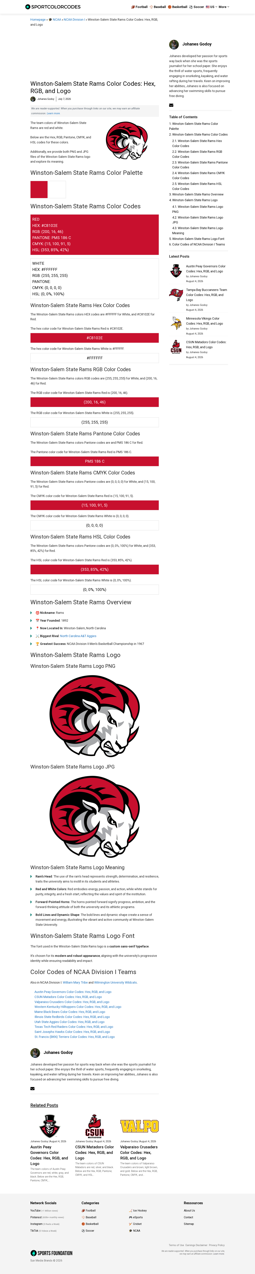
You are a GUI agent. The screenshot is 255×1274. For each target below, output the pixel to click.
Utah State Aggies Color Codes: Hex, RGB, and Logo (69, 1022)
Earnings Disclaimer (196, 1245)
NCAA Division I (74, 19)
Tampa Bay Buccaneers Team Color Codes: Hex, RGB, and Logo (206, 295)
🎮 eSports (136, 1217)
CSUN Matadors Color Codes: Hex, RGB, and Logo (68, 997)
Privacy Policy (217, 1245)
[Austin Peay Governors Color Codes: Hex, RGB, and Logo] (49, 1135)
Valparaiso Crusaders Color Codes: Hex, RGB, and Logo (72, 1002)
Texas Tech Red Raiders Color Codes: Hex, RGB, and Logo (74, 1027)
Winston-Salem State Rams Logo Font (196, 239)
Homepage (38, 19)
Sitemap (189, 1224)
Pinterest (36, 1217)
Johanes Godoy (58, 1052)
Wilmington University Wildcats (115, 982)
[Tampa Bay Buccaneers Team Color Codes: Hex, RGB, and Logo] (176, 295)
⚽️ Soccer (196, 7)
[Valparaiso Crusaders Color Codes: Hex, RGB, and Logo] (139, 1135)
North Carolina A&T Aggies (78, 636)
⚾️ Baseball (157, 7)
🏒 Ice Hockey (138, 1210)
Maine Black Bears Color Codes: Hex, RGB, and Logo (70, 1012)
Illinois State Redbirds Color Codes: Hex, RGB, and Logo (72, 1017)
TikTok (34, 1230)
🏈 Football (139, 7)
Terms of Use (176, 1245)
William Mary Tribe (75, 982)
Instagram (36, 1224)
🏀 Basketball (177, 7)
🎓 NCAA (54, 19)
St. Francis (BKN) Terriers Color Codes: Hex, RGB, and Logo (75, 1037)
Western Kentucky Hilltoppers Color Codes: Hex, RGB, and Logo (78, 1007)
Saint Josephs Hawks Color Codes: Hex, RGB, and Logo (72, 1032)
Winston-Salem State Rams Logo (193, 200)
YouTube (35, 1210)
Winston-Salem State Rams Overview (196, 194)
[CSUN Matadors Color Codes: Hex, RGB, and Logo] (94, 1135)
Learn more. (54, 113)
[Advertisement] (94, 53)
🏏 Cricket (135, 1224)
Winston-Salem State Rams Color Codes (198, 134)
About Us (189, 1210)
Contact (188, 1217)
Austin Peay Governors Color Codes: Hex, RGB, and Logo (73, 992)
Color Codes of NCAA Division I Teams (197, 244)
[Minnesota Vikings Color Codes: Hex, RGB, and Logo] (176, 324)
